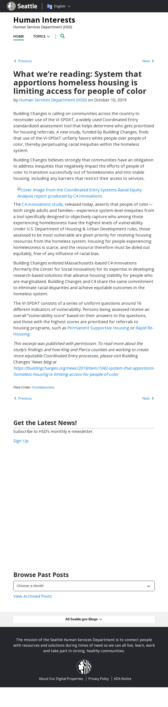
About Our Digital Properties (61, 678)
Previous (24, 61)
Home (18, 36)
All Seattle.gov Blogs (82, 619)
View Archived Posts (32, 596)
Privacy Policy (98, 678)
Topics (39, 36)
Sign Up (20, 441)
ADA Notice (122, 678)
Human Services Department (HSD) (42, 26)
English (59, 6)
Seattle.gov (15, 2)
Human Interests (44, 20)
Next (146, 61)
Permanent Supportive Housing (98, 328)
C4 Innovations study (42, 204)
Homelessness (43, 387)
